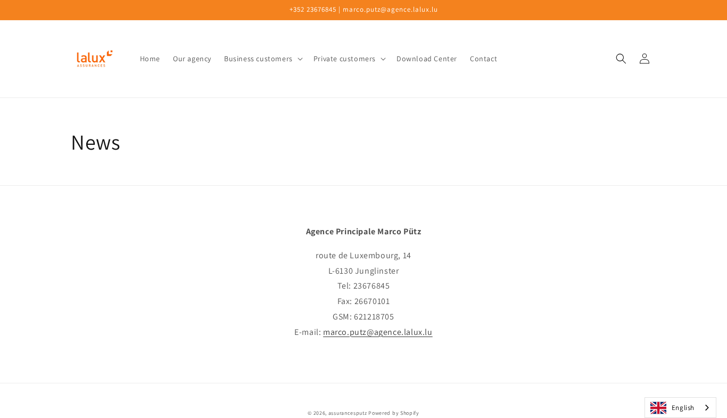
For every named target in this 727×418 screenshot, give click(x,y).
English (683, 407)
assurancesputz (347, 412)
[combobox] (680, 407)
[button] (262, 58)
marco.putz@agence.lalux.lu (378, 332)
